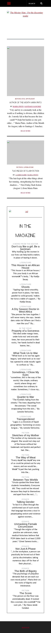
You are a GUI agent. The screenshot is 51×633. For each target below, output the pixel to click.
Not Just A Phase (26, 548)
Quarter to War (25, 396)
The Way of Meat (25, 457)
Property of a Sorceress (25, 330)
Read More (25, 131)
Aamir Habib (21, 175)
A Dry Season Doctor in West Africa (25, 310)
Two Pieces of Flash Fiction (25, 171)
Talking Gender (25, 501)
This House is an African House (25, 266)
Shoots (25, 286)
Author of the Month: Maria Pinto (26, 102)
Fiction (19, 167)
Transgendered (26, 419)
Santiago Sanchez (32, 106)
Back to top (25, 627)
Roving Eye (20, 99)
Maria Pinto (18, 106)
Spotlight (30, 99)
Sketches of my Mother (25, 435)
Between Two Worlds (25, 479)
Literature (28, 167)
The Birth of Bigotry (25, 571)
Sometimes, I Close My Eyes (25, 373)
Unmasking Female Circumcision (25, 525)
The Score (25, 593)
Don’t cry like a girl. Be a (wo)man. (26, 247)
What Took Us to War (25, 353)
